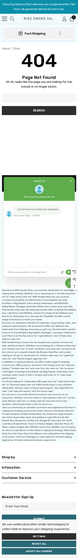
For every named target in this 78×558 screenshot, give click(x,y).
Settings (39, 536)
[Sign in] (64, 18)
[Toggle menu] (4, 19)
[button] (39, 232)
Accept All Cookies (39, 551)
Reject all (39, 543)
